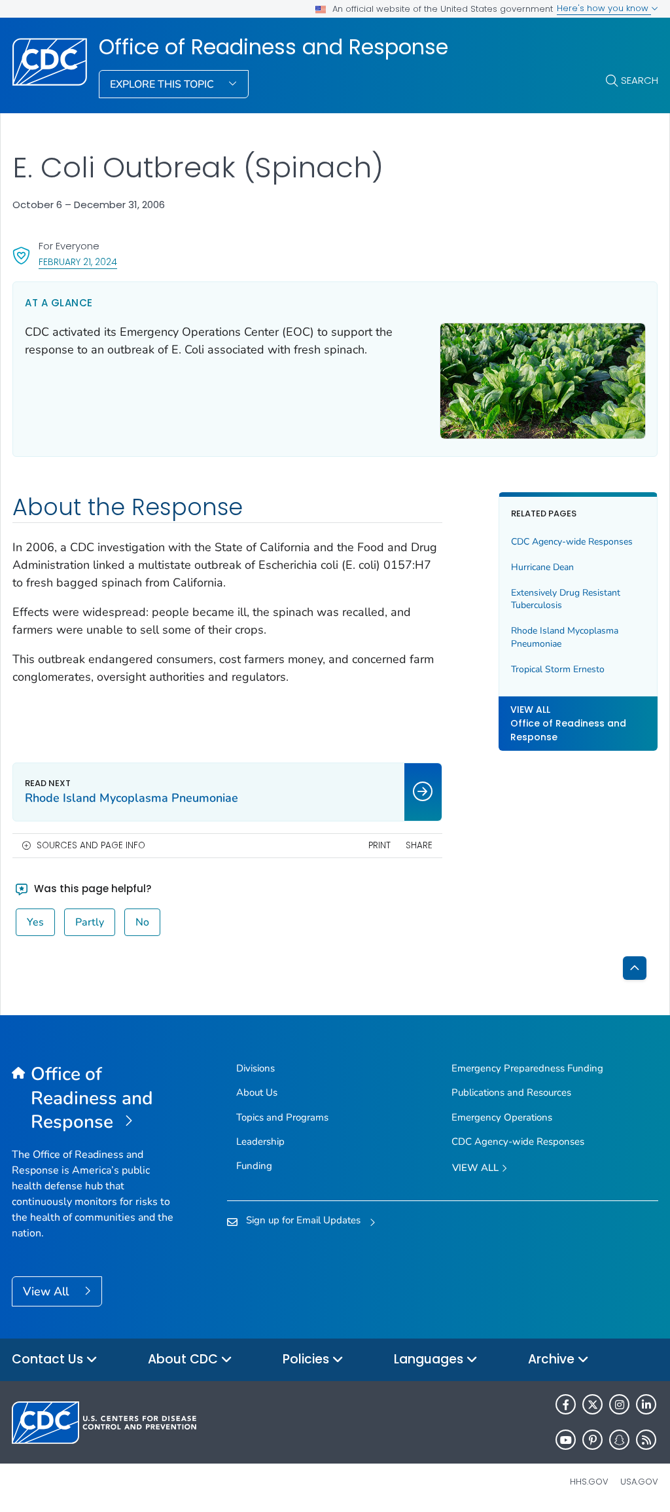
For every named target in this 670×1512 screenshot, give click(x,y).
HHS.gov (589, 1481)
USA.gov (639, 1481)
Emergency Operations (501, 1117)
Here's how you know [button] (604, 8)
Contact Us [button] (49, 1359)
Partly (89, 922)
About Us (256, 1092)
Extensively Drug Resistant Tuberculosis (565, 599)
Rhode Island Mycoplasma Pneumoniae (564, 637)
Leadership (260, 1141)
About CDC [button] (184, 1359)
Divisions (255, 1068)
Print (379, 845)
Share (419, 845)
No (142, 922)
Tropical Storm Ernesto (558, 669)
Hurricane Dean (542, 567)
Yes (35, 922)
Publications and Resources (511, 1092)
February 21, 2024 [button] (78, 261)
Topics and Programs (282, 1117)
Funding (254, 1165)
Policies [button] (307, 1359)
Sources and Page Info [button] (91, 845)
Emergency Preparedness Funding (527, 1068)
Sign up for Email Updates (303, 1220)
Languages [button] (430, 1359)
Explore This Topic (163, 84)
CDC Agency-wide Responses (572, 541)
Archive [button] (553, 1359)
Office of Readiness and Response (273, 47)
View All (47, 1291)
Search (639, 80)
